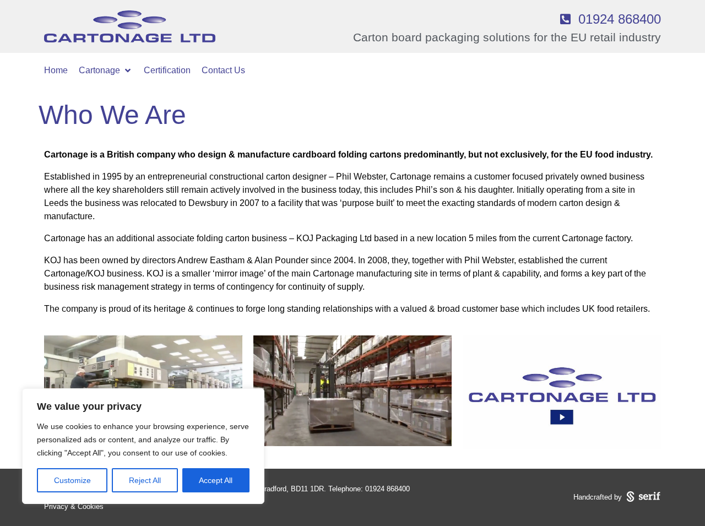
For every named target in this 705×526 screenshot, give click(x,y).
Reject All (145, 480)
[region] (143, 446)
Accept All (215, 480)
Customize (72, 480)
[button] (105, 70)
